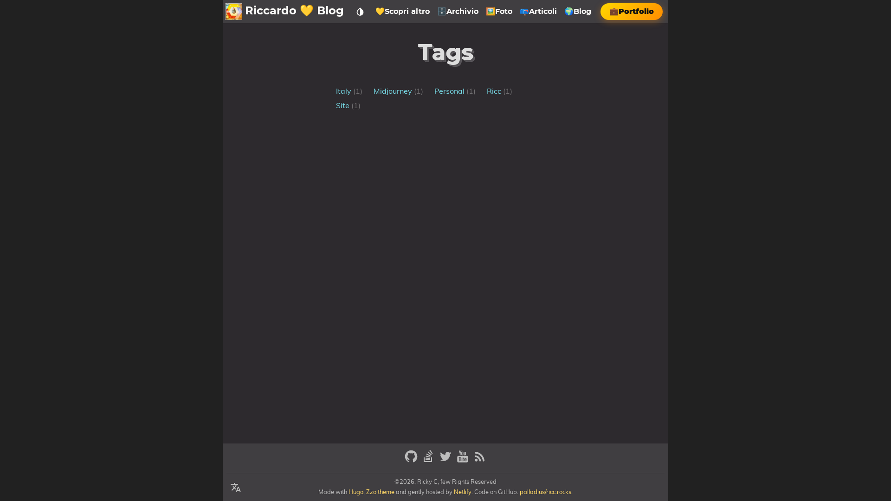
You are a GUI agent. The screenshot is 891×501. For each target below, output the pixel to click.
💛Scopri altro (402, 11)
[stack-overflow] (429, 460)
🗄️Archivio (457, 11)
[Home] (234, 11)
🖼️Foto (499, 11)
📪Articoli (538, 11)
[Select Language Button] (235, 488)
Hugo (356, 491)
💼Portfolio (631, 11)
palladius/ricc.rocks (545, 491)
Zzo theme (380, 491)
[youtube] (463, 460)
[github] (412, 460)
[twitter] (446, 460)
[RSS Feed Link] (479, 460)
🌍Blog (577, 11)
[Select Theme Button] (360, 11)
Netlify (462, 491)
